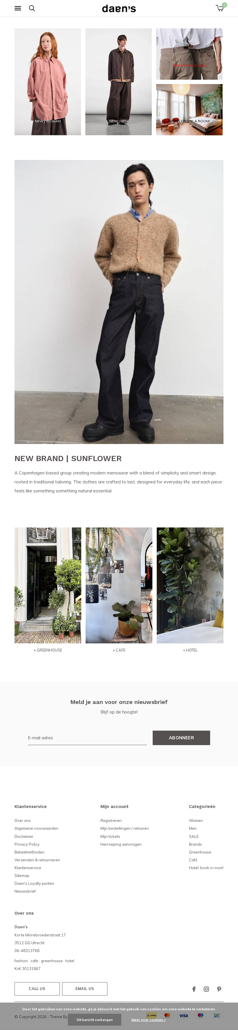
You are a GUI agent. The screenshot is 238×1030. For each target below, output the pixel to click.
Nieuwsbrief (25, 891)
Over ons (23, 820)
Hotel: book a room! (206, 867)
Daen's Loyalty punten (34, 883)
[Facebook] (194, 989)
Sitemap (22, 875)
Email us (84, 988)
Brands (195, 844)
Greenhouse (200, 852)
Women (196, 820)
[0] (219, 8)
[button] (19, 8)
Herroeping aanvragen (121, 844)
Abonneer (181, 737)
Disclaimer (24, 836)
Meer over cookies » (148, 1020)
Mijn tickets (110, 836)
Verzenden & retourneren (37, 860)
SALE (194, 836)
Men (193, 828)
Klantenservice (28, 867)
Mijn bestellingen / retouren (124, 828)
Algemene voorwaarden (36, 828)
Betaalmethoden (29, 852)
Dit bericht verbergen (95, 1020)
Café (193, 860)
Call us (37, 988)
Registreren (111, 820)
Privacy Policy (27, 844)
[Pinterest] (219, 989)
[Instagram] (206, 989)
